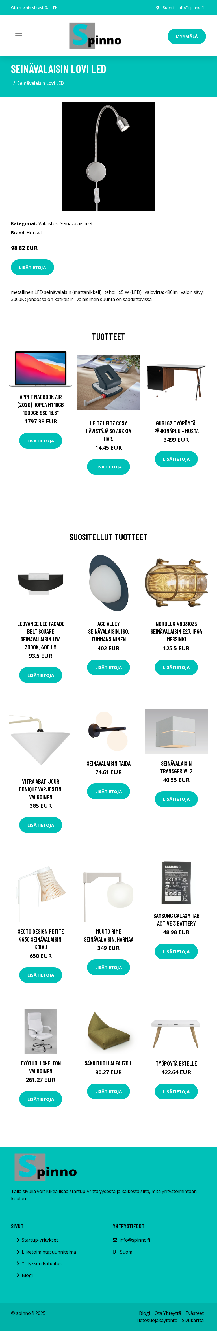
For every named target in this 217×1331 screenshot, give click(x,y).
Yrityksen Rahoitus (42, 1263)
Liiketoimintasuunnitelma (49, 1252)
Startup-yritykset (40, 1240)
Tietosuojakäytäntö (156, 1320)
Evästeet (195, 1313)
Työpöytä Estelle (176, 1063)
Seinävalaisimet (76, 223)
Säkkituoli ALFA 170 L (108, 1063)
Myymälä (187, 36)
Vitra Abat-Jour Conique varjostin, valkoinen (41, 789)
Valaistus (48, 223)
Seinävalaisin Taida (109, 763)
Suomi (168, 7)
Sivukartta (193, 1320)
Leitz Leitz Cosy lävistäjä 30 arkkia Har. (108, 430)
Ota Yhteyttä (168, 1313)
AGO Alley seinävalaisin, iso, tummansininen (108, 631)
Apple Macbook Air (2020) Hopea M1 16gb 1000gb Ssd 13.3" (41, 404)
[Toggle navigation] (18, 35)
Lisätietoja (32, 267)
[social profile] (54, 7)
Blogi (27, 1275)
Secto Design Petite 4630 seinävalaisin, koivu (41, 939)
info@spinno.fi (191, 7)
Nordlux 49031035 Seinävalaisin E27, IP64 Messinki (176, 631)
